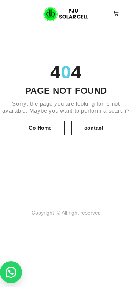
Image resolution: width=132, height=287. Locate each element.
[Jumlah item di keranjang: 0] (116, 13)
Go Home (40, 128)
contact (93, 128)
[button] (11, 272)
